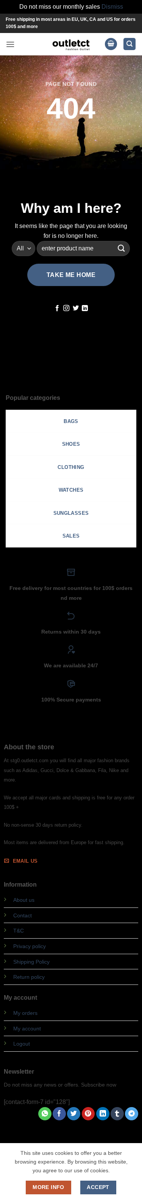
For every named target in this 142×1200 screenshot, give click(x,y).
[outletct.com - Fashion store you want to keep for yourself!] (71, 44)
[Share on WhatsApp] (44, 1114)
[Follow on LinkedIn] (85, 308)
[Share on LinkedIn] (102, 1114)
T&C (18, 931)
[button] (10, 44)
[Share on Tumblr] (117, 1114)
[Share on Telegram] (131, 1114)
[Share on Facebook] (59, 1114)
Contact (22, 915)
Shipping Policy (31, 962)
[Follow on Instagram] (66, 308)
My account (27, 1028)
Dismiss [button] (112, 6)
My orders (25, 1013)
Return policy (29, 977)
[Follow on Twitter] (76, 308)
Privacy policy (29, 946)
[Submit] (121, 248)
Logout (21, 1044)
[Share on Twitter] (73, 1114)
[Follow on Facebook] (57, 308)
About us (23, 900)
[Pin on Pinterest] (88, 1114)
